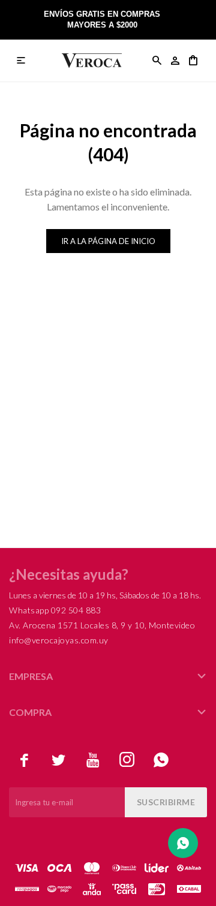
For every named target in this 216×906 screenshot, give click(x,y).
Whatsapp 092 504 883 (55, 610)
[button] (157, 61)
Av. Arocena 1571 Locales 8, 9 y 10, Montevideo (102, 625)
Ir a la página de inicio (108, 241)
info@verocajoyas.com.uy (59, 640)
